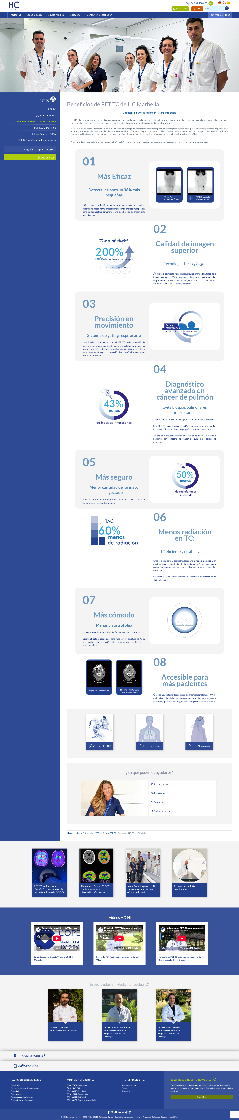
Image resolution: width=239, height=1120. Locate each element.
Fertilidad (15, 1091)
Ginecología (16, 1094)
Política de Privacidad (142, 1117)
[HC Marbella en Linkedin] (119, 1113)
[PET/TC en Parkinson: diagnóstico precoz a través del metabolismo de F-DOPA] (49, 865)
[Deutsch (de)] (219, 2)
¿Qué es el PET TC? (46, 115)
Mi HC (198, 8)
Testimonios (216, 14)
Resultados (159, 793)
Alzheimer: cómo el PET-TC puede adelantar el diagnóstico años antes (95, 889)
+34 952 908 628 (198, 3)
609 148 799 (74, 1088)
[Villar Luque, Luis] (65, 1006)
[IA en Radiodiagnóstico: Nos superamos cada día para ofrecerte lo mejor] (143, 865)
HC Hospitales (68, 1117)
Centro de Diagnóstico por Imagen (25, 1088)
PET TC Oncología (149, 746)
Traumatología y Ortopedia (22, 1100)
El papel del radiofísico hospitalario (186, 888)
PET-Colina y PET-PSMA (43, 134)
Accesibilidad (173, 1117)
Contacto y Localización (99, 14)
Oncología (15, 1085)
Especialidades (34, 14)
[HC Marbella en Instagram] (122, 1113)
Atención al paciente (80, 1079)
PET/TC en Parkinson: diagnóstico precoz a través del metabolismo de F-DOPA (49, 889)
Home (69, 833)
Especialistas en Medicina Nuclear (118, 984)
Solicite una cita (160, 784)
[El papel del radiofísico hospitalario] (189, 865)
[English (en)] (223, 2)
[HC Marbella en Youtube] (116, 1113)
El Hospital (75, 14)
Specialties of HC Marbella (83, 833)
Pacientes (15, 14)
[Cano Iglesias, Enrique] (173, 1006)
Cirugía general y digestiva (22, 1097)
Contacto (158, 802)
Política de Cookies (159, 1117)
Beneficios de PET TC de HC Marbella (36, 121)
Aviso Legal (128, 1117)
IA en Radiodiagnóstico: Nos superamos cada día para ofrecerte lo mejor (142, 889)
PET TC (44, 100)
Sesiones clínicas (129, 1085)
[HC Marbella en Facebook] (109, 1113)
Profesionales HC (133, 1079)
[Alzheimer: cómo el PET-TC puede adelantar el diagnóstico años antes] (96, 865)
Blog (227, 14)
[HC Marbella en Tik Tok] (126, 1113)
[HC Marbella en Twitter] (112, 1113)
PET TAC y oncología (45, 127)
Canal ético (119, 1117)
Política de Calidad (106, 1117)
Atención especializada (26, 1079)
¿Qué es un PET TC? (100, 746)
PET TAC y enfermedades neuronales (37, 140)
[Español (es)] (228, 2)
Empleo (125, 1088)
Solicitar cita (181, 8)
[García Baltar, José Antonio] (119, 1006)
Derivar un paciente (162, 811)
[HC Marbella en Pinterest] (129, 1113)
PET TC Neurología (199, 746)
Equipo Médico (56, 14)
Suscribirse (201, 1097)
